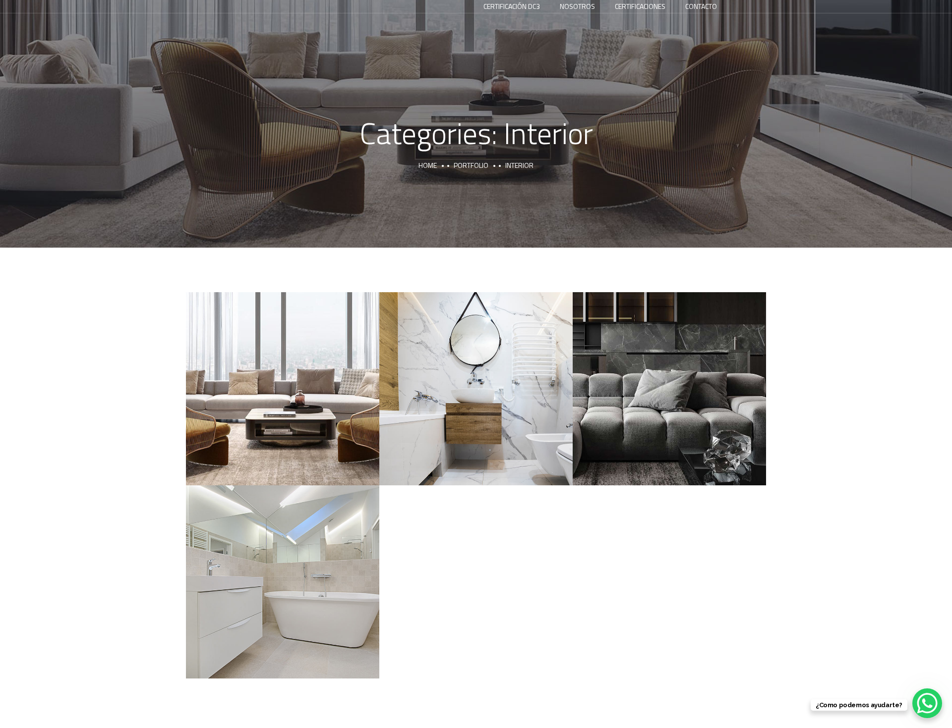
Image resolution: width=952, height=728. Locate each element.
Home (427, 165)
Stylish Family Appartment (282, 378)
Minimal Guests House (476, 378)
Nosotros (577, 6)
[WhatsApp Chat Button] (927, 703)
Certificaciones (640, 6)
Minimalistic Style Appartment (670, 378)
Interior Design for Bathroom (282, 571)
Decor (449, 401)
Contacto (701, 6)
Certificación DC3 (511, 6)
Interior (282, 401)
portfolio (471, 165)
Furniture (643, 401)
